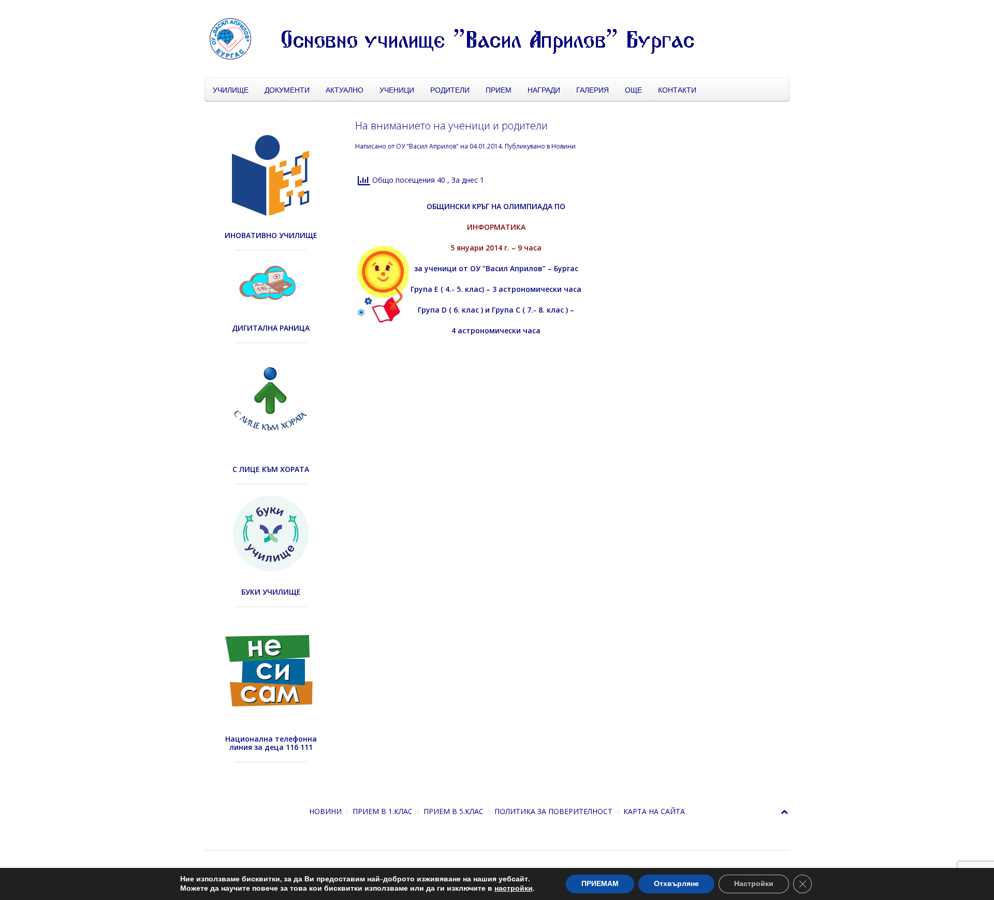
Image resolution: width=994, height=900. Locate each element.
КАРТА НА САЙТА (654, 811)
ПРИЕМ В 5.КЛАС (453, 811)
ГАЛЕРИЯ (592, 89)
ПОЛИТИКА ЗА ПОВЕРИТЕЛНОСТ (553, 811)
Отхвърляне (676, 884)
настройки (513, 888)
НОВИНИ (325, 811)
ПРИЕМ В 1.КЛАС (383, 811)
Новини (563, 146)
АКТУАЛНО (344, 89)
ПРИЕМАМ (600, 884)
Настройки (753, 884)
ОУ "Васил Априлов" (427, 146)
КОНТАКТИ (677, 89)
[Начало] (463, 38)
